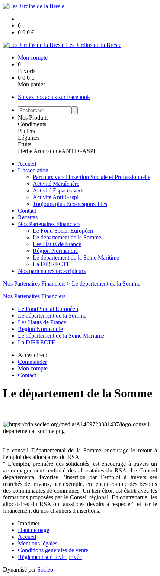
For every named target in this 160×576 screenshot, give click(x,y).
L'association (33, 170)
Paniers (26, 131)
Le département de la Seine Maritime (76, 257)
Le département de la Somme (67, 237)
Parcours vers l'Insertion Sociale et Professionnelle (91, 177)
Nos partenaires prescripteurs (52, 271)
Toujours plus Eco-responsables (70, 204)
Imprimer (28, 523)
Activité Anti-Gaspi (56, 197)
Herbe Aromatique (39, 151)
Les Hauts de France (57, 244)
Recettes (28, 217)
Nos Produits (33, 117)
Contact (27, 210)
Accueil (27, 163)
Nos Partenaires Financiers (49, 224)
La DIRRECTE (51, 264)
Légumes (28, 137)
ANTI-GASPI (78, 151)
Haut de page (33, 530)
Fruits (24, 144)
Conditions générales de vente (53, 550)
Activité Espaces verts (58, 190)
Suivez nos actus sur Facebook (54, 97)
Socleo (45, 569)
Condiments (32, 124)
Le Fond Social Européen (63, 230)
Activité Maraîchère (56, 184)
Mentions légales (37, 543)
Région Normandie (55, 251)
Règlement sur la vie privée (50, 557)
